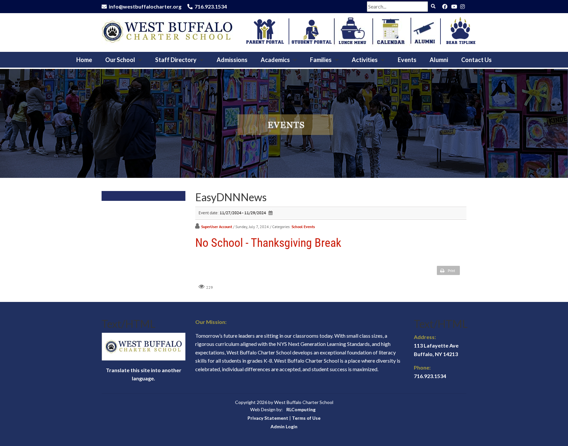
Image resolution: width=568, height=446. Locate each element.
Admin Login (284, 426)
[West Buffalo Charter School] (167, 31)
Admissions (232, 59)
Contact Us (476, 59)
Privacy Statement (268, 418)
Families (321, 59)
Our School (120, 59)
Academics (275, 59)
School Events (303, 226)
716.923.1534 (211, 6)
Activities (365, 59)
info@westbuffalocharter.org (145, 6)
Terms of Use (306, 418)
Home (84, 59)
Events (407, 59)
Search (433, 6)
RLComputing (301, 409)
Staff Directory (176, 59)
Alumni (439, 59)
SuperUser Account (216, 226)
